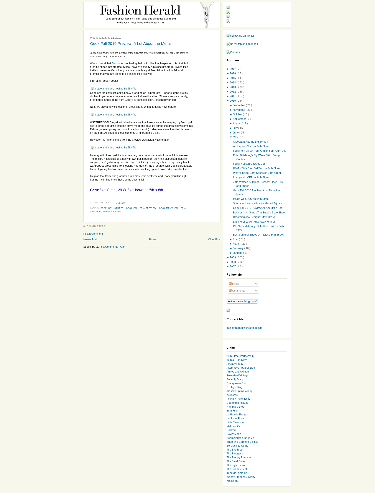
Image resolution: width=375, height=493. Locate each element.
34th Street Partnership (240, 356)
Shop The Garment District (242, 441)
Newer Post (90, 239)
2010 (233, 100)
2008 (233, 262)
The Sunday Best (237, 469)
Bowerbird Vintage (237, 375)
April (236, 239)
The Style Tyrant (236, 465)
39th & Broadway (237, 359)
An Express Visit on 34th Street (251, 146)
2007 (233, 266)
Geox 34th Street (112, 208)
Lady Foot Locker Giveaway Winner (254, 221)
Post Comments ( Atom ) (113, 246)
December (239, 105)
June (236, 132)
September (240, 118)
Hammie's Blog (235, 406)
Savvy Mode (234, 434)
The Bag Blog (235, 449)
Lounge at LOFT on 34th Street (251, 177)
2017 (233, 68)
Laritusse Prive (235, 418)
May (235, 137)
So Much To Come (237, 445)
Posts (235, 283)
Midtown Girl (234, 426)
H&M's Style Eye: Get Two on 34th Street (256, 168)
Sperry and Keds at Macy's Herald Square (257, 203)
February (238, 248)
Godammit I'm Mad (237, 402)
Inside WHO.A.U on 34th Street (251, 198)
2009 (233, 257)
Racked (231, 430)
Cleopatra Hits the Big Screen (250, 141)
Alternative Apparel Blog (241, 367)
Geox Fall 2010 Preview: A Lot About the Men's (130, 43)
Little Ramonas (235, 422)
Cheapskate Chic (237, 383)
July (235, 128)
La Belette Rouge (237, 414)
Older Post (214, 239)
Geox (115, 63)
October (238, 114)
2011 (233, 96)
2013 (233, 87)
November (239, 109)
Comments (238, 290)
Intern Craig (112, 212)
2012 (233, 91)
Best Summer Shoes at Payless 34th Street (258, 234)
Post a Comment (93, 233)
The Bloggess (235, 453)
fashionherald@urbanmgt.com (244, 327)
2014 (233, 82)
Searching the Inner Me (240, 437)
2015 (233, 78)
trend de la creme (237, 473)
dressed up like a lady (239, 391)
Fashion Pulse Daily (238, 398)
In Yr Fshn (232, 410)
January (238, 252)
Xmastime (232, 480)
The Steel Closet (236, 461)
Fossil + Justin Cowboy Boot (249, 163)
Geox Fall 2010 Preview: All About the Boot (258, 208)
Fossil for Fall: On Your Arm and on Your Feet (259, 150)
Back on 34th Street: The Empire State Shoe (259, 212)
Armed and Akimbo (238, 371)
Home (152, 239)
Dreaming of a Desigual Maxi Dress (254, 217)
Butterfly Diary (235, 379)
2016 (233, 73)
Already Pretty (235, 363)
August (237, 123)
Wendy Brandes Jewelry (241, 476)
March (237, 243)
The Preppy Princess (239, 457)
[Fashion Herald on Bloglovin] (242, 302)
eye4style (232, 395)
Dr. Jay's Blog (234, 387)
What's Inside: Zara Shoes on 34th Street (257, 172)
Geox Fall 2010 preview (141, 208)
